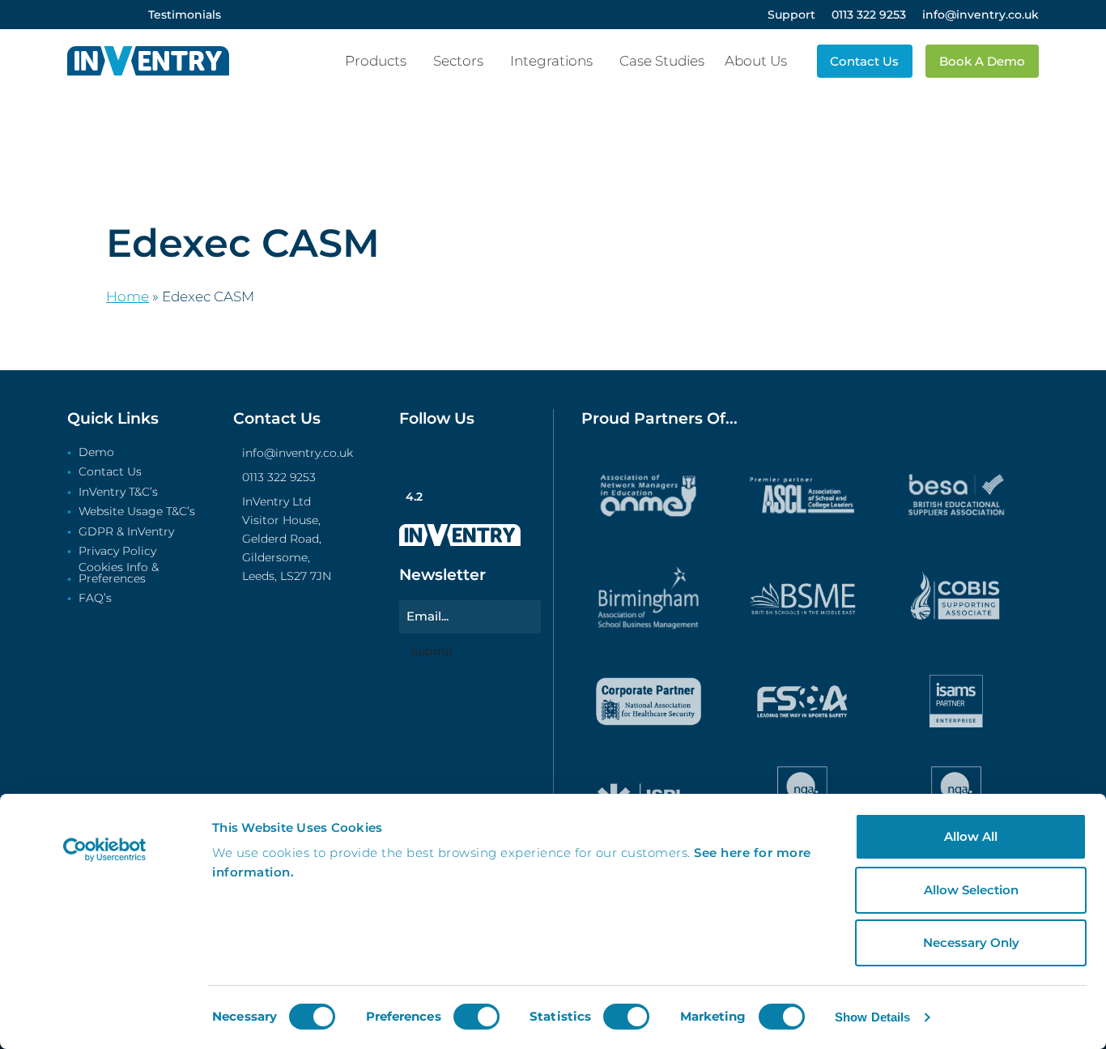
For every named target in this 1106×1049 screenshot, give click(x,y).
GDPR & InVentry (126, 532)
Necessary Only (971, 942)
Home (127, 296)
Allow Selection (971, 890)
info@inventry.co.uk (297, 452)
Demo (96, 452)
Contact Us (110, 472)
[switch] (476, 1017)
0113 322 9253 (279, 477)
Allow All (971, 836)
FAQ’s (95, 598)
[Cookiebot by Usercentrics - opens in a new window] (105, 850)
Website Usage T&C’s (137, 512)
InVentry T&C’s (118, 492)
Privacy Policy (117, 551)
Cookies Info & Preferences (119, 573)
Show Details (872, 1017)
